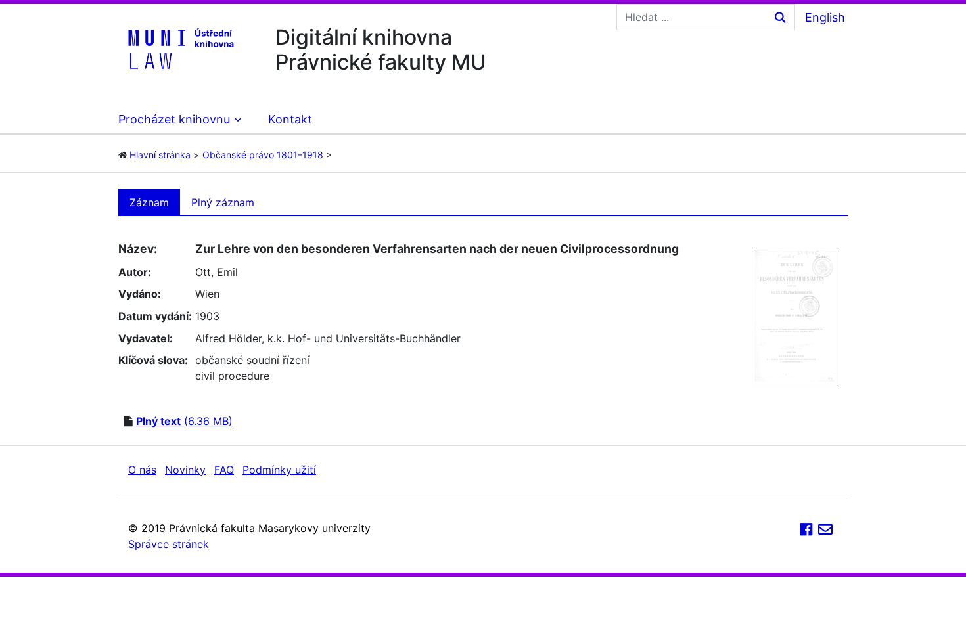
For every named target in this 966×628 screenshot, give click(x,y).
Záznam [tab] (149, 202)
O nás (142, 469)
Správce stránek (168, 543)
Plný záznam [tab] (222, 202)
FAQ (224, 469)
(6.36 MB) (184, 421)
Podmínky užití (279, 469)
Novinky (185, 469)
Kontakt (290, 119)
